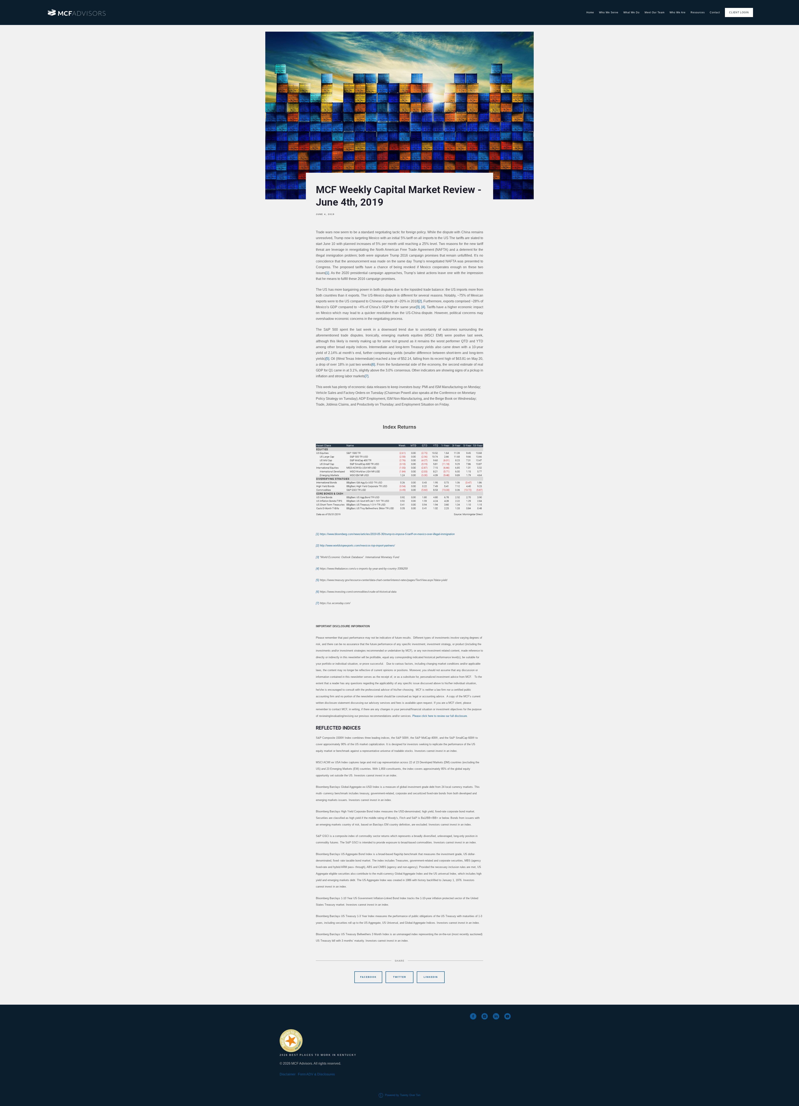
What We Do (631, 12)
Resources (698, 12)
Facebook (368, 977)
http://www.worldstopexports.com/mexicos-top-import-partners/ (357, 545)
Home (590, 12)
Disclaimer (287, 1074)
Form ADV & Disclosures (316, 1074)
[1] (327, 273)
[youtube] (507, 1016)
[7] (366, 376)
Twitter (399, 977)
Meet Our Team (655, 12)
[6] (373, 364)
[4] (423, 307)
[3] (417, 307)
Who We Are (678, 12)
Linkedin (431, 977)
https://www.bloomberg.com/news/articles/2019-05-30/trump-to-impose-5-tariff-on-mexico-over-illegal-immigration (387, 534)
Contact (715, 12)
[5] (327, 358)
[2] (420, 301)
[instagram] (484, 1016)
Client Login (739, 12)
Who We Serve (608, 12)
